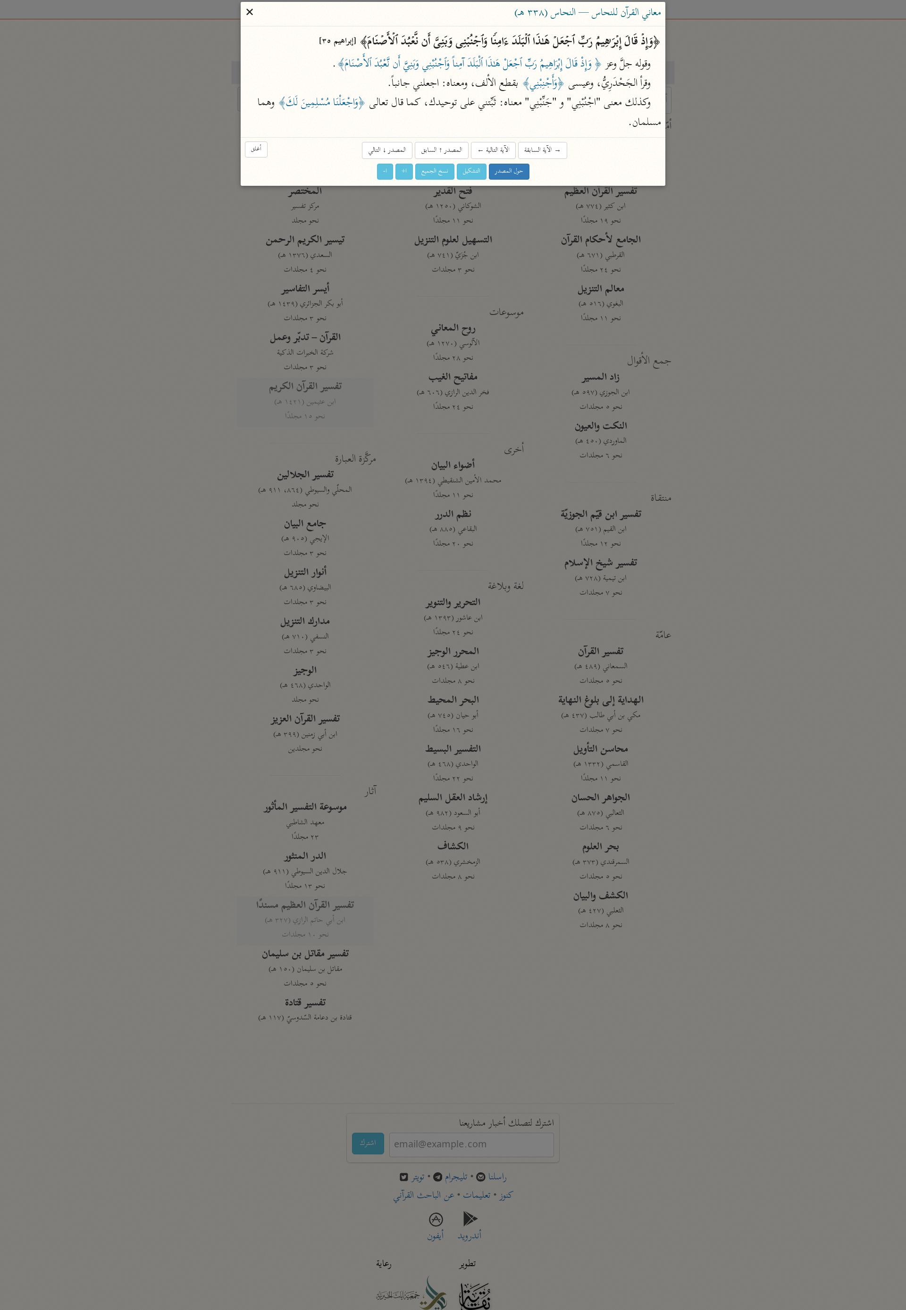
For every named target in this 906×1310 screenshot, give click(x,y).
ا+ (404, 171)
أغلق (256, 149)
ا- (385, 171)
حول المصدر (509, 171)
